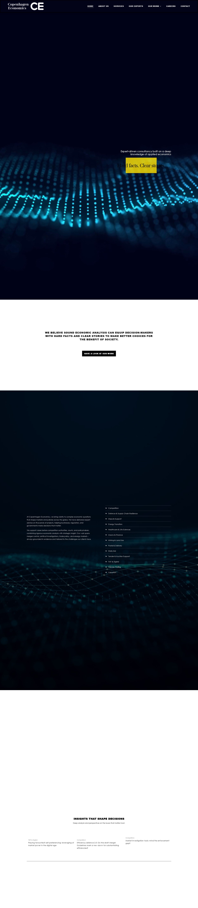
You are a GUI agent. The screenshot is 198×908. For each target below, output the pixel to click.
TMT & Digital (32, 840)
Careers (171, 6)
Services (119, 6)
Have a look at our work (99, 353)
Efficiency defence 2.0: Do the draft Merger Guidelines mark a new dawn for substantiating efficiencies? (98, 845)
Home (90, 6)
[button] (168, 831)
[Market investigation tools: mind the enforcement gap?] (148, 834)
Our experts (136, 6)
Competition (81, 840)
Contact (185, 6)
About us (103, 6)
